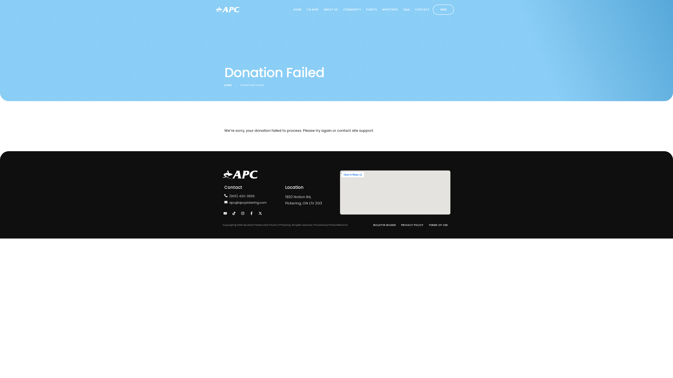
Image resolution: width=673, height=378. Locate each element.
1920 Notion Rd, (298, 196)
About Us (331, 9)
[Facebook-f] (251, 213)
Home (297, 9)
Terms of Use (438, 225)
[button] (443, 10)
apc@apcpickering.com (248, 202)
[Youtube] (225, 213)
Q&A (406, 9)
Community (352, 9)
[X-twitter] (260, 213)
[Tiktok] (234, 213)
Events (371, 9)
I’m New (312, 9)
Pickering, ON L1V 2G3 (303, 203)
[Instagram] (242, 213)
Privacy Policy (412, 225)
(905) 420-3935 (242, 196)
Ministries (390, 9)
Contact (422, 9)
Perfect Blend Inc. (338, 225)
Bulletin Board (384, 225)
